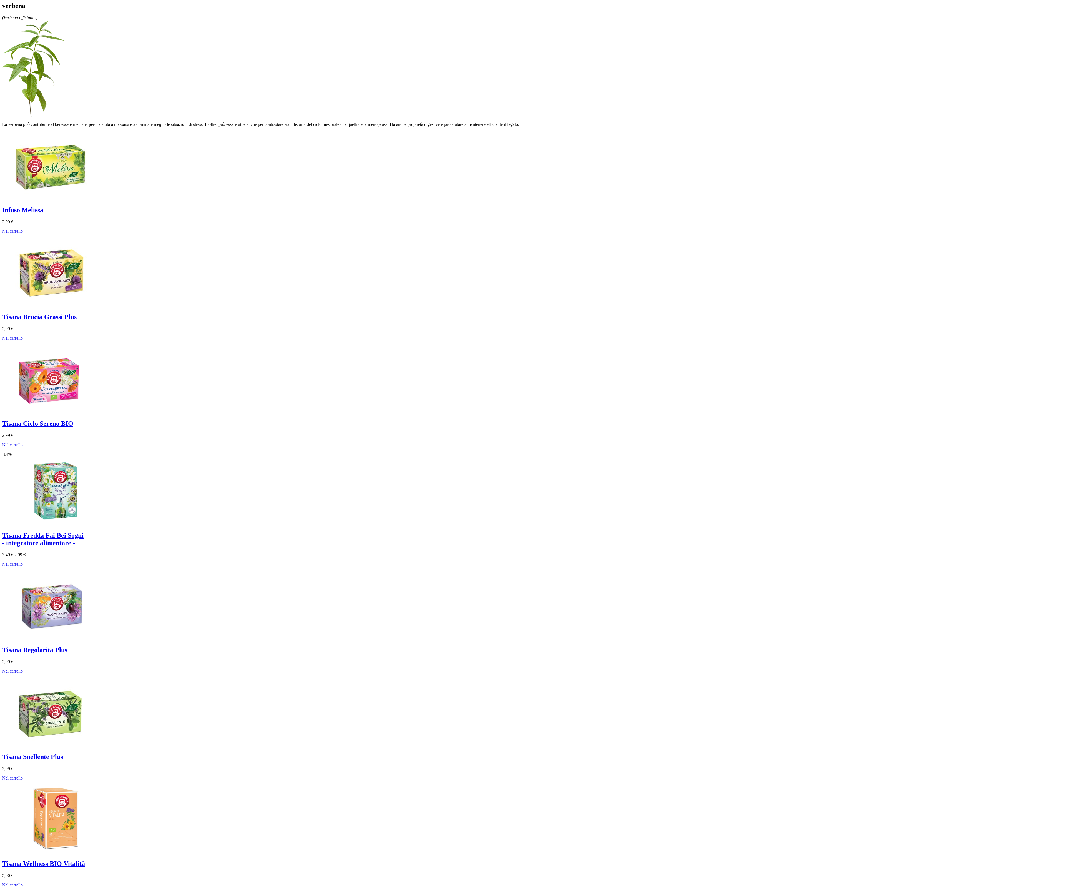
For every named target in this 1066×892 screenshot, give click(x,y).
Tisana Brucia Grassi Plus (39, 316)
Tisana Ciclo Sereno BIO (37, 423)
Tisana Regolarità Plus (34, 649)
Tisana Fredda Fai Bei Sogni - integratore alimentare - (43, 539)
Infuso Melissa (22, 210)
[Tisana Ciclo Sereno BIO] (52, 413)
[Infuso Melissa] (52, 199)
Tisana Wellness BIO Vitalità (43, 863)
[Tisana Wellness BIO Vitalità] (52, 853)
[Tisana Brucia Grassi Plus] (52, 306)
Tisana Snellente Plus (32, 756)
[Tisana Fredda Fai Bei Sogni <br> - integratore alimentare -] (52, 524)
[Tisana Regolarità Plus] (52, 639)
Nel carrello (12, 231)
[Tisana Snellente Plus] (52, 746)
